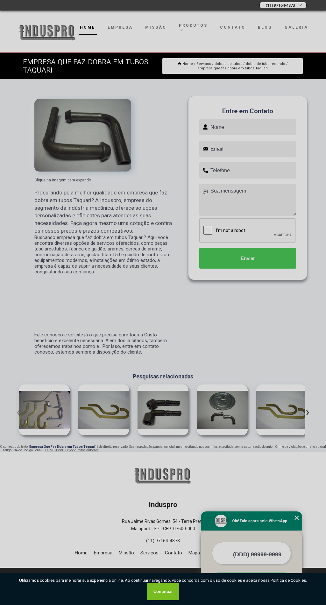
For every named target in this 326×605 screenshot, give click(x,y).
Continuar (163, 591)
